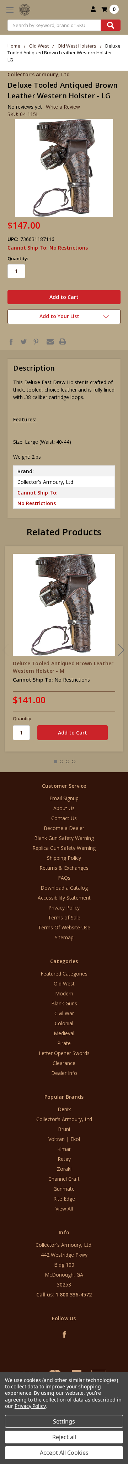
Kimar (64, 1149)
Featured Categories (64, 973)
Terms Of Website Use (64, 927)
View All (64, 1208)
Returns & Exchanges (64, 867)
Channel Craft (64, 1178)
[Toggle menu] (10, 10)
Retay (64, 1159)
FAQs (64, 877)
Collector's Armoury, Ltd (64, 1119)
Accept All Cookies (64, 1453)
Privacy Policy (64, 907)
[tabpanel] (64, 649)
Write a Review (63, 106)
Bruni (64, 1129)
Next (121, 650)
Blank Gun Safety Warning (64, 838)
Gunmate (64, 1188)
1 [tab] (55, 761)
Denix (64, 1109)
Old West (64, 983)
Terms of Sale (64, 917)
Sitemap (64, 937)
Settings (64, 1421)
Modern (64, 993)
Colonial (64, 1023)
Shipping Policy (64, 857)
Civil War (64, 1013)
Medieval (64, 1033)
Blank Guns (64, 1003)
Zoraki (64, 1168)
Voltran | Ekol (64, 1139)
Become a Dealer (64, 828)
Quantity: (17, 258)
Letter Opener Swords (64, 1053)
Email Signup (64, 798)
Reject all (64, 1437)
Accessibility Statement (64, 897)
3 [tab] (67, 761)
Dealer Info (64, 1073)
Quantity (22, 718)
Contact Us (64, 818)
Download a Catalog (64, 887)
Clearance (64, 1063)
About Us (64, 808)
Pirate (64, 1043)
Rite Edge (64, 1198)
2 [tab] (61, 761)
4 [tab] (73, 761)
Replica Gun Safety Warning (64, 848)
